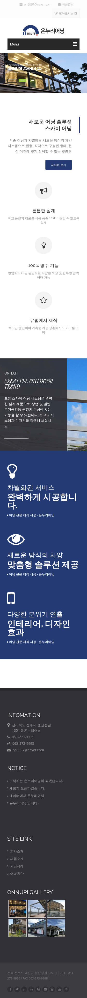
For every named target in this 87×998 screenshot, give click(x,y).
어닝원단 (16, 873)
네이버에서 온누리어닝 (26, 795)
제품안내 (22, 80)
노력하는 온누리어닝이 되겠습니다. (36, 780)
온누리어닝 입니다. (23, 803)
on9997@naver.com (36, 4)
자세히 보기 (58, 165)
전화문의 (68, 4)
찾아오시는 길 (67, 13)
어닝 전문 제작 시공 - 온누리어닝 (31, 515)
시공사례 (16, 866)
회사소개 (16, 851)
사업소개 (12, 80)
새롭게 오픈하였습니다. (27, 788)
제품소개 (16, 858)
